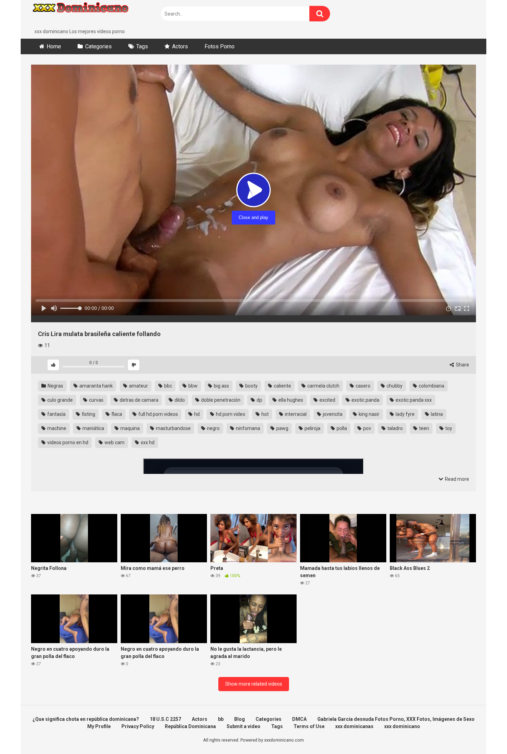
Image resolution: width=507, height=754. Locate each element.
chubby (394, 386)
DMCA (299, 719)
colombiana (431, 386)
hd (196, 414)
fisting (88, 414)
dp (259, 400)
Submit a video (243, 726)
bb (220, 719)
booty (251, 386)
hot (264, 414)
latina (436, 414)
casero (362, 386)
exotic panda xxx (413, 400)
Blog (239, 719)
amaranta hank (95, 386)
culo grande (59, 400)
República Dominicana (190, 726)
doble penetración (220, 400)
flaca (116, 414)
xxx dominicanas (354, 726)
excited (326, 400)
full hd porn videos (157, 414)
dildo (179, 400)
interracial (295, 414)
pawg (281, 428)
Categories (98, 46)
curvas (95, 400)
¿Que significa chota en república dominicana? (85, 719)
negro (213, 428)
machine (56, 428)
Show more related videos (253, 684)
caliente (282, 386)
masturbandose (173, 428)
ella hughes (290, 400)
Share (462, 365)
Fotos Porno (220, 46)
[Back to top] (484, 733)
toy (448, 428)
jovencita (332, 414)
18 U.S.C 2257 (165, 719)
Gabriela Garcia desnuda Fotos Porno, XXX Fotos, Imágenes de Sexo (396, 719)
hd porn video (230, 414)
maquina (129, 428)
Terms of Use (309, 726)
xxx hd (147, 442)
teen (423, 428)
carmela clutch (322, 386)
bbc (167, 386)
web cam (114, 442)
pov (366, 428)
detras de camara (138, 400)
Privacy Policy (137, 726)
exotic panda (364, 400)
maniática (92, 428)
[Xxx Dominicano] (83, 14)
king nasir (368, 414)
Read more (456, 479)
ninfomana (247, 428)
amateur (138, 386)
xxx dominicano (402, 726)
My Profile (99, 726)
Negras (55, 386)
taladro (394, 428)
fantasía (56, 414)
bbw (192, 386)
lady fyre (405, 414)
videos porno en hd (67, 442)
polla (341, 428)
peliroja (312, 428)
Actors (180, 46)
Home (54, 46)
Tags (142, 46)
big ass (221, 386)
